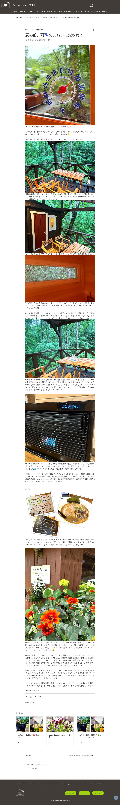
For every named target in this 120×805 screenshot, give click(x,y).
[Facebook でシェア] (26, 697)
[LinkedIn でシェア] (35, 697)
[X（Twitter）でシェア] (31, 697)
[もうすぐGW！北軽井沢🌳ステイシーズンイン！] (90, 724)
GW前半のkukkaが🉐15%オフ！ (29, 736)
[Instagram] (91, 5)
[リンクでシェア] (40, 697)
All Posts (19, 17)
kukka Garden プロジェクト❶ (59, 736)
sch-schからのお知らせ (50, 17)
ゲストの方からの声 (32, 17)
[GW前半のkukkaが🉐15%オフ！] (29, 724)
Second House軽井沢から (71, 17)
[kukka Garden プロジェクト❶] (60, 724)
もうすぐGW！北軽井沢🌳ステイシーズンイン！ (90, 736)
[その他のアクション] (93, 30)
